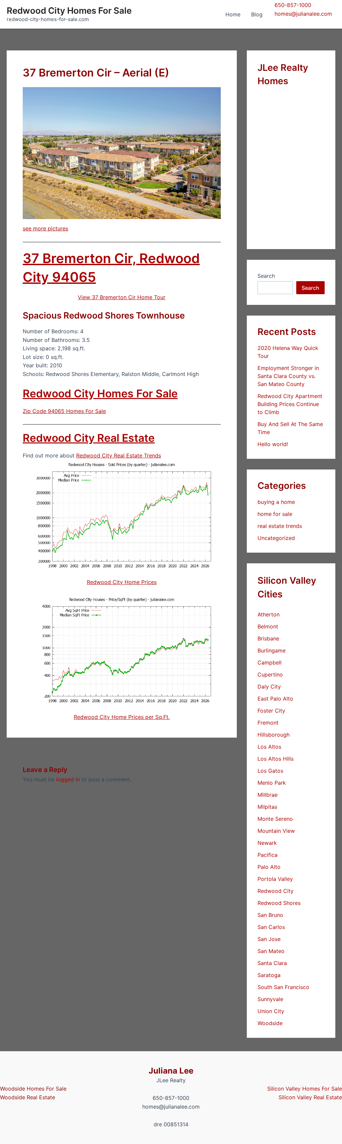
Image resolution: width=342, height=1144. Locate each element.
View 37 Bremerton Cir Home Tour (121, 297)
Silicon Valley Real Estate (310, 1097)
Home (232, 14)
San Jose (269, 939)
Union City (271, 1011)
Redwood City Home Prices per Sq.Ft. (122, 717)
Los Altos (269, 746)
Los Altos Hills (276, 758)
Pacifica (268, 854)
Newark (267, 842)
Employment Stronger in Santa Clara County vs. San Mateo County (288, 376)
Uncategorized (276, 538)
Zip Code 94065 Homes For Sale (64, 411)
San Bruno (270, 915)
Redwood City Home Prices (122, 582)
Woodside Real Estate (27, 1097)
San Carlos (271, 927)
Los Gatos (270, 770)
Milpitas (267, 806)
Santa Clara (272, 963)
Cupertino (270, 674)
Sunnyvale (270, 999)
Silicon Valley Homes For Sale (304, 1088)
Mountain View (276, 830)
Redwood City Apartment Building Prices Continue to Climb (290, 404)
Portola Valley (275, 879)
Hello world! (273, 444)
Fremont (268, 722)
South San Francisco (283, 987)
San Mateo (271, 951)
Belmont (268, 626)
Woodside (270, 1023)
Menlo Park (272, 782)
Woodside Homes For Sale (33, 1088)
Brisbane (268, 638)
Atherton (269, 614)
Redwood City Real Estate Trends (118, 455)
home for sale (275, 514)
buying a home (276, 502)
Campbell (270, 662)
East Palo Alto (275, 698)
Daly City (269, 686)
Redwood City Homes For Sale (69, 10)
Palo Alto (269, 867)
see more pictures (45, 228)
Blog (257, 14)
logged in (68, 779)
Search (266, 275)
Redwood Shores (279, 903)
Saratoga (269, 975)
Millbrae (268, 794)
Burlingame (272, 650)
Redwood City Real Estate (89, 437)
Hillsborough (274, 734)
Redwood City (276, 891)
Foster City (271, 710)
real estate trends (280, 526)
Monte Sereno (275, 818)
